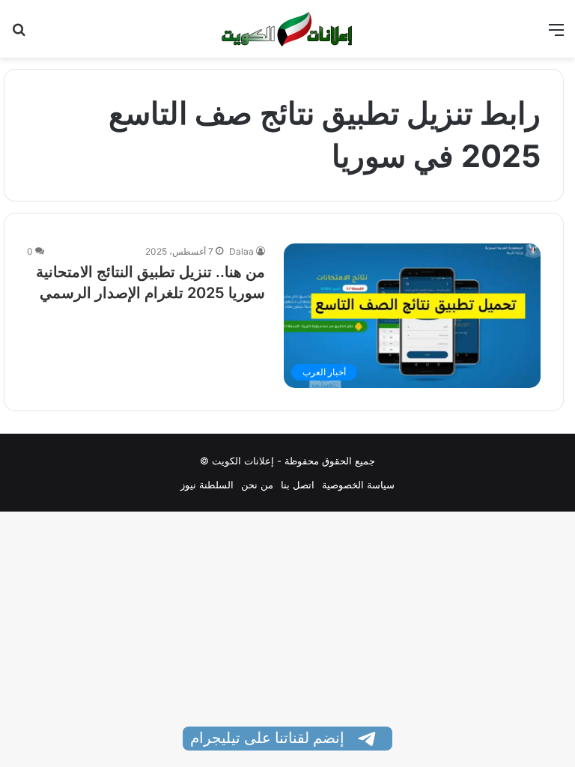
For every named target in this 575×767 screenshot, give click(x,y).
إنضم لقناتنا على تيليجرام (269, 738)
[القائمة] (556, 35)
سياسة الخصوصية (358, 485)
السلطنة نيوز (207, 485)
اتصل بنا (297, 485)
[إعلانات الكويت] (287, 28)
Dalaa (241, 251)
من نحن (257, 485)
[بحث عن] (18, 35)
